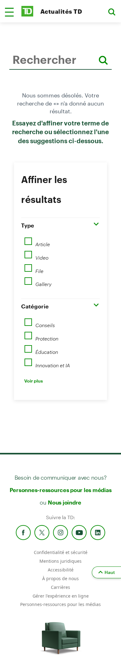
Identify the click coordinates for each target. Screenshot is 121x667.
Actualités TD (61, 11)
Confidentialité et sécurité (60, 552)
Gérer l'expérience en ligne (61, 596)
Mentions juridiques (60, 561)
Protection (46, 336)
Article (42, 242)
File (39, 269)
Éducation (47, 350)
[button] (9, 12)
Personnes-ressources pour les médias (61, 489)
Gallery (43, 282)
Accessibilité (61, 570)
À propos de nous (60, 578)
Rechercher (10, 79)
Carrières (60, 587)
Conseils (45, 323)
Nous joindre (64, 502)
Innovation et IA (52, 363)
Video (41, 255)
